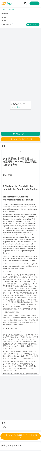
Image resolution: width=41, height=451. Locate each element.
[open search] (25, 3)
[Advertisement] (20, 50)
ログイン (34, 3)
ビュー (5, 427)
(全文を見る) (15, 107)
